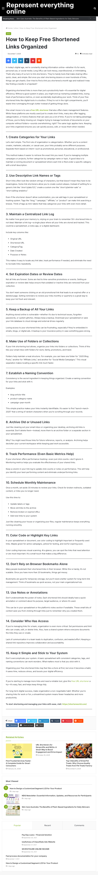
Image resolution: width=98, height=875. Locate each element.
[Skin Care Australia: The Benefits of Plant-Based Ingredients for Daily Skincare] (13, 810)
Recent (47, 825)
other (16, 28)
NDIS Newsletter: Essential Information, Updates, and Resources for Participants (56, 795)
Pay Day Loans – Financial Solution (37, 835)
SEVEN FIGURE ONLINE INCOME (35, 849)
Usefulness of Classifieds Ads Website (38, 842)
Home (10, 28)
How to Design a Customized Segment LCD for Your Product (36, 788)
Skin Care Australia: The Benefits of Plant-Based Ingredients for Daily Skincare (48, 19)
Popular (17, 825)
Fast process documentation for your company (26, 856)
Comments (79, 825)
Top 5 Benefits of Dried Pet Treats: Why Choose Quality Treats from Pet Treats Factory (79, 763)
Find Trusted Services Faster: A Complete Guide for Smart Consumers (18, 763)
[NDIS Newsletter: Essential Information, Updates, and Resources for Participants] (13, 799)
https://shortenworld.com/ (74, 704)
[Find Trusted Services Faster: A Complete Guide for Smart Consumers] (19, 751)
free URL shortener (40, 110)
